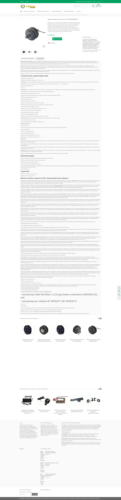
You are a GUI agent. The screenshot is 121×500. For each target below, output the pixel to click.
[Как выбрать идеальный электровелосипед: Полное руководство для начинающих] (42, 455)
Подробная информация (27, 58)
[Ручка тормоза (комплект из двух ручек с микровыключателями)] (93, 400)
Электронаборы (68, 11)
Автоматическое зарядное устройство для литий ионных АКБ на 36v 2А (28, 412)
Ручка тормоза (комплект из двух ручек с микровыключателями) (93, 412)
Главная (21, 14)
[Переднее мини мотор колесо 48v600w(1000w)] (93, 330)
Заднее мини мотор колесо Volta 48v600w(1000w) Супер (44, 340)
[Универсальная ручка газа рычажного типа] (44, 400)
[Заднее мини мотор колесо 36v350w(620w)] (23, 52)
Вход (94, 1)
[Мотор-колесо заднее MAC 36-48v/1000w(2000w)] (76, 330)
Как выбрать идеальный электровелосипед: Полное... (51, 452)
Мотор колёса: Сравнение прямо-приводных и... (52, 463)
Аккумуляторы (56, 11)
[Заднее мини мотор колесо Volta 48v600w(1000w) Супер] (44, 330)
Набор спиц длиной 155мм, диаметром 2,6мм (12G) (77, 411)
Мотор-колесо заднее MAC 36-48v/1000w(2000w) (77, 340)
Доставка (40, 58)
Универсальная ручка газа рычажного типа (44, 411)
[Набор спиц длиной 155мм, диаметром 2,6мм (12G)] (76, 400)
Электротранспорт (43, 11)
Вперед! (35, 494)
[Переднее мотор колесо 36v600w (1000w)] (27, 330)
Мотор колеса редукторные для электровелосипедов (59, 14)
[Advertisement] (93, 27)
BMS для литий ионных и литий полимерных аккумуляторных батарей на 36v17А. (60, 412)
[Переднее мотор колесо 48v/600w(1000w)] (60, 330)
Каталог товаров (29, 11)
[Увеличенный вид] (43, 46)
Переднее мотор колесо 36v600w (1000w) (27, 340)
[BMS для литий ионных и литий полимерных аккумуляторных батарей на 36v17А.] (60, 400)
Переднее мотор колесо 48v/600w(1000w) (60, 340)
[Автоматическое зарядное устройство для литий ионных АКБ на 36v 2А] (27, 400)
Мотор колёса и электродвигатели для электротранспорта (35, 14)
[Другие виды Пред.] (20, 52)
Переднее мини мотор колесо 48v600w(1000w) (93, 340)
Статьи (78, 11)
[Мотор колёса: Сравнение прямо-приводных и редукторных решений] (42, 467)
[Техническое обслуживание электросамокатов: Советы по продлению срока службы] (42, 479)
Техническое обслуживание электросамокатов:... (50, 475)
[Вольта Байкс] (30, 6)
